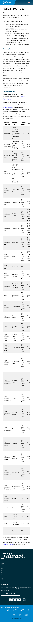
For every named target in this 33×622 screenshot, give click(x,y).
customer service (8, 544)
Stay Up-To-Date (10, 594)
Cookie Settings (16, 618)
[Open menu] (23, 2)
